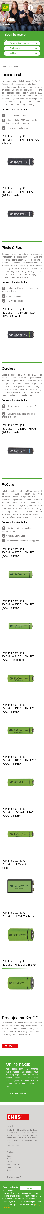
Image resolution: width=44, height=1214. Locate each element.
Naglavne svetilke (13, 1164)
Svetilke (10, 1162)
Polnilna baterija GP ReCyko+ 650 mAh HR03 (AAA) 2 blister (18, 812)
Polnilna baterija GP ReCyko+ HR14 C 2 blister (19, 914)
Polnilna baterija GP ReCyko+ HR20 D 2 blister (19, 962)
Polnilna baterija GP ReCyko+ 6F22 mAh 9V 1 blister (18, 864)
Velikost (13, 53)
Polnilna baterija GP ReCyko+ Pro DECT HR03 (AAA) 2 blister (19, 428)
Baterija (5, 66)
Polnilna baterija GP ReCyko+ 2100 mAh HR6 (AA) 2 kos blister (18, 656)
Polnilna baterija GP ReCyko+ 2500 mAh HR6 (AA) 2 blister (18, 604)
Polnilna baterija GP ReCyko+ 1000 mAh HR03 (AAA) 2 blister (19, 760)
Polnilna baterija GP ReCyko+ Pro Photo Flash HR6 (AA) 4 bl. (19, 312)
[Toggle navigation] (38, 7)
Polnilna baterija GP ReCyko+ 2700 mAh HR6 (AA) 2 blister (18, 552)
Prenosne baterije (13, 1167)
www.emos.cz (26, 1143)
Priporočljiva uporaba (19, 43)
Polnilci (9, 1159)
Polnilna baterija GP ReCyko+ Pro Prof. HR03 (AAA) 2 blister (18, 192)
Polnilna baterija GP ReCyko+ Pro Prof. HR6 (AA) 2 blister (21, 140)
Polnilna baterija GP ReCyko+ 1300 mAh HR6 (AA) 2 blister (18, 708)
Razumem (30, 1188)
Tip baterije (15, 48)
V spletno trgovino (18, 1093)
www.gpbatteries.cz (14, 1145)
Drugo (9, 1170)
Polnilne (14, 66)
